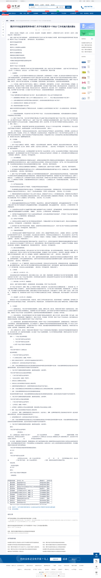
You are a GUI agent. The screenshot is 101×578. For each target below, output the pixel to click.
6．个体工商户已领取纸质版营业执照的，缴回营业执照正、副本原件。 (28, 370)
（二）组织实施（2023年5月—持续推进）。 (21, 281)
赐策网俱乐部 (47, 565)
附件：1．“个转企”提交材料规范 (18, 336)
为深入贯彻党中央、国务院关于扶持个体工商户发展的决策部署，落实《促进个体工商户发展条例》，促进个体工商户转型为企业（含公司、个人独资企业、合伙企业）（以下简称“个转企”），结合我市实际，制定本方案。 (43, 69)
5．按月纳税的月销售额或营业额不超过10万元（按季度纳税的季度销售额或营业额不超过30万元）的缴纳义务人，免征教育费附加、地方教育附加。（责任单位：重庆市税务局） (43, 170)
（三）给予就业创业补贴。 (17, 184)
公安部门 (42, 498)
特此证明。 (13, 462)
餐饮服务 (12, 484)
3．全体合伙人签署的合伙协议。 (18, 380)
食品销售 (12, 482)
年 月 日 (12, 450)
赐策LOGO (54, 13)
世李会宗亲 (66, 565)
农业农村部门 (43, 500)
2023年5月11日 (17, 63)
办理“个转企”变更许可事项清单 (18, 472)
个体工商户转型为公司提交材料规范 (19, 399)
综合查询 (33, 7)
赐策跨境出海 (38, 565)
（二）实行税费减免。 (16, 157)
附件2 (11, 426)
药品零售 (12, 488)
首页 (3, 13)
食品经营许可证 (21, 482)
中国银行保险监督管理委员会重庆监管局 (20, 60)
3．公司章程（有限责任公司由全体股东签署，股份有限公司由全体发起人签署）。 (31, 407)
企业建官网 (73, 13)
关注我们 (22, 1)
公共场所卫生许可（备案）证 (25, 490)
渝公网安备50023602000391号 (52, 576)
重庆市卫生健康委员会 (18, 52)
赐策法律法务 (30, 565)
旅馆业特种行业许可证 (23, 498)
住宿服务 (12, 496)
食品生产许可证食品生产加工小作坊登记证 (28, 486)
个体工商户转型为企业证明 (17, 455)
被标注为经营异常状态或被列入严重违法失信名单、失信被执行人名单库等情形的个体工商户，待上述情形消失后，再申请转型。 (43, 108)
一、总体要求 (13, 73)
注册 (84, 1)
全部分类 (61, 7)
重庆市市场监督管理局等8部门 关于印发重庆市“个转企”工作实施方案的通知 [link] (33, 20)
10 (8, 500)
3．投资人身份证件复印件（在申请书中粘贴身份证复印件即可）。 (27, 360)
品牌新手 (60, 569)
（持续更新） (13, 475)
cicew (41, 574)
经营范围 (12, 480)
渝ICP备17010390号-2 (40, 576)
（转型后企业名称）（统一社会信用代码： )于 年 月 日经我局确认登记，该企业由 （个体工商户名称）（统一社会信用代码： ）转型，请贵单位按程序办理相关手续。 (43, 459)
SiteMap (80, 569)
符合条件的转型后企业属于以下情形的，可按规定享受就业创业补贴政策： (29, 186)
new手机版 (73, 569)
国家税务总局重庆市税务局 (18, 55)
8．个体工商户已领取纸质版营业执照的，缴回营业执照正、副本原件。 (28, 396)
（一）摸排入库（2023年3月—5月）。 (20, 272)
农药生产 (12, 500)
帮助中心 (67, 569)
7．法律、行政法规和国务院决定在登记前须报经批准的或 (25, 391)
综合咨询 (4, 16)
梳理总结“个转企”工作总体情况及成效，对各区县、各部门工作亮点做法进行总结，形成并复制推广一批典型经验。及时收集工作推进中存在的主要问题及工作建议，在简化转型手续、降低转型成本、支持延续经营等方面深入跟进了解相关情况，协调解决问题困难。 (43, 301)
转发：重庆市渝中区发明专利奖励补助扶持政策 (53, 542)
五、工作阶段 (13, 269)
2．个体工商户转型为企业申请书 (20, 339)
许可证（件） (20, 480)
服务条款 (47, 569)
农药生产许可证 (21, 500)
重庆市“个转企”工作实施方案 (17, 66)
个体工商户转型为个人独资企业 (18, 349)
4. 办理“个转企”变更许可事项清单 (20, 344)
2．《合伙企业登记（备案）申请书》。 (20, 378)
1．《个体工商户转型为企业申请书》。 (20, 355)
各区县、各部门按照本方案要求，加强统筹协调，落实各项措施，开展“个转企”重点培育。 (33, 284)
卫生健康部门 (43, 490)
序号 (9, 480)
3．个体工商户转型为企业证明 (19, 341)
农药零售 (12, 502)
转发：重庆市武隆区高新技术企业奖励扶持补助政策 (55, 544)
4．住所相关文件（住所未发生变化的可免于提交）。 (24, 363)
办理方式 (49, 480)
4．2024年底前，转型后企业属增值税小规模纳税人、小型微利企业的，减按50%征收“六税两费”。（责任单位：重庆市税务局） (43, 166)
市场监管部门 (43, 482)
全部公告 (12, 20)
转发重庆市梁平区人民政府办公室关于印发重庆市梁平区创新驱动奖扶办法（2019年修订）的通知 (30, 542)
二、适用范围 (13, 92)
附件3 (11, 453)
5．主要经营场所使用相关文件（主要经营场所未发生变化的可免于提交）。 (30, 386)
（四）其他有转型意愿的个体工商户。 (20, 105)
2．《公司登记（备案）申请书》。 (19, 404)
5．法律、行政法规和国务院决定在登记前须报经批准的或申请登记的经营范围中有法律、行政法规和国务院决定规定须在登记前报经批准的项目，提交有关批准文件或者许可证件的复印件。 (43, 366)
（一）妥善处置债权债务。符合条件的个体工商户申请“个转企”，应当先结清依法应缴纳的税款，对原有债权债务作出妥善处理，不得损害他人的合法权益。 (43, 114)
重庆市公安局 (17, 44)
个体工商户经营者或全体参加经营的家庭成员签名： (23, 447)
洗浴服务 (12, 490)
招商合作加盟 (27, 569)
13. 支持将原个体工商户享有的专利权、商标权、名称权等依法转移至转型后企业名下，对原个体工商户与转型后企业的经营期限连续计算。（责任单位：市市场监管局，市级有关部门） (43, 226)
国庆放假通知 (15, 509)
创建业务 (55, 559)
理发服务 (12, 494)
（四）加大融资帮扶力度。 (17, 200)
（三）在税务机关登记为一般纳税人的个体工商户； (23, 103)
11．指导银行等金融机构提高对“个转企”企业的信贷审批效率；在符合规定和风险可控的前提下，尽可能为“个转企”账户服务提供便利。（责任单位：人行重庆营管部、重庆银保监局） (43, 215)
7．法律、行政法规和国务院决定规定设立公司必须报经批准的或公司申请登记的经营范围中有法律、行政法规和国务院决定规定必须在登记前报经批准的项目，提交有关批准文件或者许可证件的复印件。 (43, 420)
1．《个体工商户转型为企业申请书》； (20, 402)
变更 (48, 482)
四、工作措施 (13, 139)
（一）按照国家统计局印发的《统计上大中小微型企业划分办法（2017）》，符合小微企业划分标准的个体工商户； (40, 97)
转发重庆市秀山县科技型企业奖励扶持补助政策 (53, 549)
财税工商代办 (12, 13)
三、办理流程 (13, 111)
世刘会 (59, 565)
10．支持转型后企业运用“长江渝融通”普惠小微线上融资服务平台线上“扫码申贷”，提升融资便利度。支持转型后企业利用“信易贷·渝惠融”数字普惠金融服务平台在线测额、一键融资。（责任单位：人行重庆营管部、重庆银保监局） (43, 210)
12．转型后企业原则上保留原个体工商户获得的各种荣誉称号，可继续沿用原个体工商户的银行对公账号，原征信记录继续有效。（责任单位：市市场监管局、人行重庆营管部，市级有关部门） (43, 222)
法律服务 (35, 13)
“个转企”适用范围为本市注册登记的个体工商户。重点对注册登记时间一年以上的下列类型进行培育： (36, 95)
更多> (92, 38)
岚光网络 (81, 565)
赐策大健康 (74, 565)
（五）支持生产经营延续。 (17, 218)
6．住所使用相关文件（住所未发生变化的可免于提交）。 (25, 417)
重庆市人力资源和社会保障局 (19, 47)
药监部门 (42, 488)
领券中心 (88, 1)
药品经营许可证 (21, 488)
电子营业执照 (62, 576)
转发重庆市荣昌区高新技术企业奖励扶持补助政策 (54, 551)
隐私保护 (54, 569)
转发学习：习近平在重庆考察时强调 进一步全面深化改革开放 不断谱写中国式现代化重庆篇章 (33, 507)
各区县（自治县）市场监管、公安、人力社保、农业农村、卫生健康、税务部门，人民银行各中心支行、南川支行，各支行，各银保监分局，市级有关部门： (43, 34)
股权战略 (44, 13)
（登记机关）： (17, 432)
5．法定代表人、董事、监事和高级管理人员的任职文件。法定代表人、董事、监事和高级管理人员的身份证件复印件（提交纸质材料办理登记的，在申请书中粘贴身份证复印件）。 (43, 413)
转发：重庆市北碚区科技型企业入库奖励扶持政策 (54, 547)
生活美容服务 (13, 492)
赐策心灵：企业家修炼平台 (18, 565)
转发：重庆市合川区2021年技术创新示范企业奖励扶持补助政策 (22, 549)
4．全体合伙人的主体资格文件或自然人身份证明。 (23, 383)
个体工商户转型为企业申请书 (17, 429)
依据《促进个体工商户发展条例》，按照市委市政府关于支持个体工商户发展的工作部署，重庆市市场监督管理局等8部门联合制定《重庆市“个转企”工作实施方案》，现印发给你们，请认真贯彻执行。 (43, 38)
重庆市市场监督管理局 (18, 42)
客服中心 (20, 569)
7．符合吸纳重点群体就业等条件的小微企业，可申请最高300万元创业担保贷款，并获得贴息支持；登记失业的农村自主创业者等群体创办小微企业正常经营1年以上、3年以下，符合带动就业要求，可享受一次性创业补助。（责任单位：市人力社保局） (43, 190)
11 (8, 502)
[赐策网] (13, 8)
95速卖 (12, 16)
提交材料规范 (13, 352)
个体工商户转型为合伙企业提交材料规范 (20, 372)
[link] (7, 20)
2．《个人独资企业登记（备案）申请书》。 (21, 357)
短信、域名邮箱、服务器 (86, 13)
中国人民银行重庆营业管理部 (19, 58)
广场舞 (54, 565)
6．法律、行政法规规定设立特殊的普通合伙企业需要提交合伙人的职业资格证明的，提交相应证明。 (36, 388)
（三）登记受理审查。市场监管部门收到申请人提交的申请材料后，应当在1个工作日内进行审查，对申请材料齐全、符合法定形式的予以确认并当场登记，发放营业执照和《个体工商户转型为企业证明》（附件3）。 (43, 127)
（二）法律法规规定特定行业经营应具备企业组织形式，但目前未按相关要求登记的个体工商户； (35, 100)
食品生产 (12, 486)
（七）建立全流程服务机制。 (17, 247)
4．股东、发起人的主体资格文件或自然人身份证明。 (24, 409)
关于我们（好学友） (37, 569)
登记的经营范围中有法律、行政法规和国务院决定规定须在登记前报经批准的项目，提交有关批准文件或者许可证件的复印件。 (43, 394)
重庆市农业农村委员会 (18, 50)
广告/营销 (63, 13)
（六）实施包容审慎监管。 (17, 230)
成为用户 (74, 559)
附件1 (11, 347)
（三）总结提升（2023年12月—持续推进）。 (22, 297)
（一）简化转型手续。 (16, 142)
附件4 (11, 470)
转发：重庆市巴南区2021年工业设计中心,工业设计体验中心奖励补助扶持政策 (25, 547)
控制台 (92, 1)
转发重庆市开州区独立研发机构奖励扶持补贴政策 (19, 544)
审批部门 (42, 480)
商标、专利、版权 (24, 13)
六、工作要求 (13, 306)
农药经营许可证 (21, 502)
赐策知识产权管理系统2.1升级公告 (16, 551)
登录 (80, 1)
